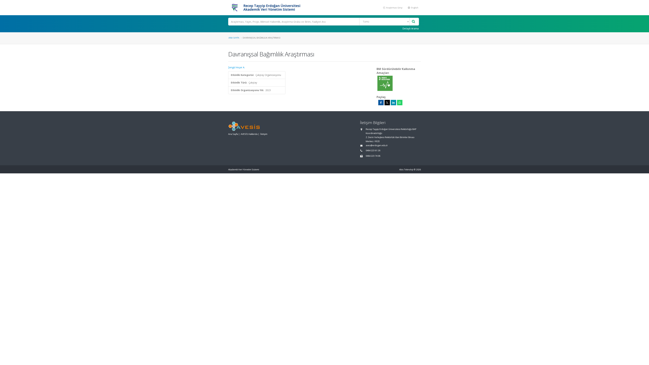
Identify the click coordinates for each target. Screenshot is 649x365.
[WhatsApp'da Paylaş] (399, 102)
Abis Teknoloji (406, 169)
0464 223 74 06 (373, 155)
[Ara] (413, 22)
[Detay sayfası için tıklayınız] (385, 83)
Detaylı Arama (410, 28)
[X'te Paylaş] (387, 102)
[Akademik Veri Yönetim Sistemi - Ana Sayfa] (235, 7)
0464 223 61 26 (373, 150)
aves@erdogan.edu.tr (377, 145)
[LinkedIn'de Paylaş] (393, 102)
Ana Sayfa (234, 37)
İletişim (263, 134)
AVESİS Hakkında (249, 134)
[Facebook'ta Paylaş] (381, 102)
